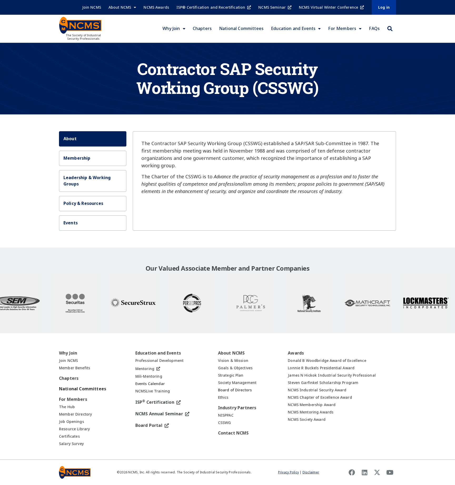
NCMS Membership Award (311, 404)
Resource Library (74, 429)
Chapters (202, 29)
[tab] (92, 138)
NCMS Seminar (272, 7)
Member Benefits (74, 368)
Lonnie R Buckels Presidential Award (321, 368)
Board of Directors (235, 390)
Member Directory (75, 414)
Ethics (223, 397)
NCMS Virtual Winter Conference (328, 7)
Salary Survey (71, 443)
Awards (296, 353)
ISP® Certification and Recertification (210, 7)
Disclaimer (311, 472)
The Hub (67, 407)
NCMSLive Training (152, 391)
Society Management (237, 382)
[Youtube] (389, 472)
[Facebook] (351, 472)
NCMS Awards (156, 7)
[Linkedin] (364, 472)
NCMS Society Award (306, 419)
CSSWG (224, 422)
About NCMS (119, 7)
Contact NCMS (233, 433)
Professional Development (159, 360)
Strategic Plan (231, 375)
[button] (389, 28)
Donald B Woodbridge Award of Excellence (327, 360)
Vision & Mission (233, 360)
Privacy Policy (288, 472)
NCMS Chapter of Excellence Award (320, 397)
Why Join (171, 29)
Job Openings (71, 421)
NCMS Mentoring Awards (310, 412)
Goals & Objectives (235, 368)
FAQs (374, 29)
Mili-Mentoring (148, 376)
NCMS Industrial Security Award (317, 390)
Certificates (69, 436)
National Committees (241, 29)
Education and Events (293, 29)
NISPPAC (226, 415)
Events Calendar (150, 383)
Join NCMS (91, 7)
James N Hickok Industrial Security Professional (332, 375)
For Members (342, 29)
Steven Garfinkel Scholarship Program (323, 382)
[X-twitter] (377, 472)
